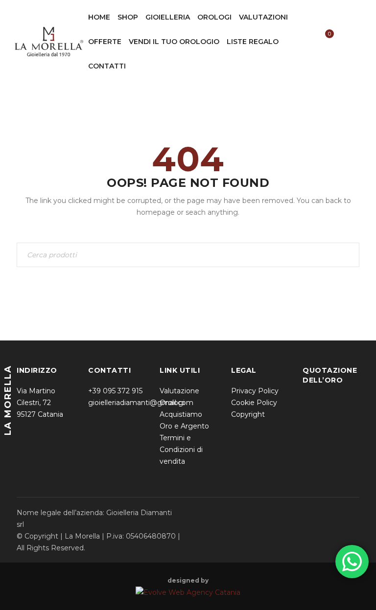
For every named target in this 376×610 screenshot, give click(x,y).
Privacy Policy (255, 390)
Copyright (248, 414)
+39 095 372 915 (115, 390)
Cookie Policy (254, 402)
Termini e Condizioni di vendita (181, 449)
